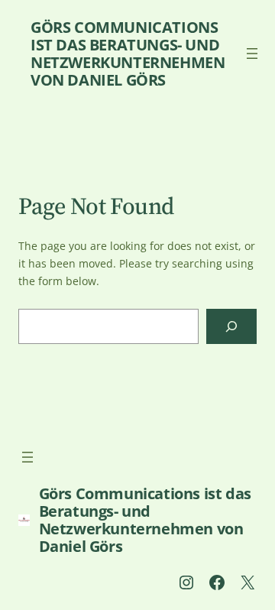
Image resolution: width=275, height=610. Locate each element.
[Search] (231, 327)
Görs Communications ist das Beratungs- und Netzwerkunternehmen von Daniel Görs (128, 53)
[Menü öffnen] (252, 53)
